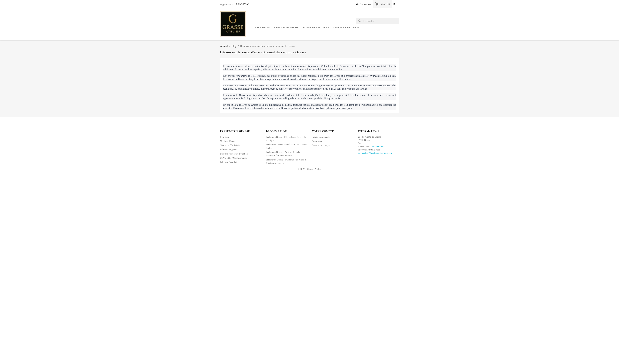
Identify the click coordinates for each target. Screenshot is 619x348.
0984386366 (242, 4)
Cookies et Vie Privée (230, 145)
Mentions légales (227, 141)
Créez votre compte (321, 145)
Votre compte (323, 131)
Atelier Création (346, 27)
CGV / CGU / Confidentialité (233, 157)
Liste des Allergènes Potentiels (234, 153)
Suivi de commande (321, 136)
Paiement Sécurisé (228, 162)
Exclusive (262, 27)
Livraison (224, 136)
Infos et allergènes (228, 149)
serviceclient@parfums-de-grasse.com (375, 152)
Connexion (317, 141)
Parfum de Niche (286, 27)
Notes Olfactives (316, 27)
